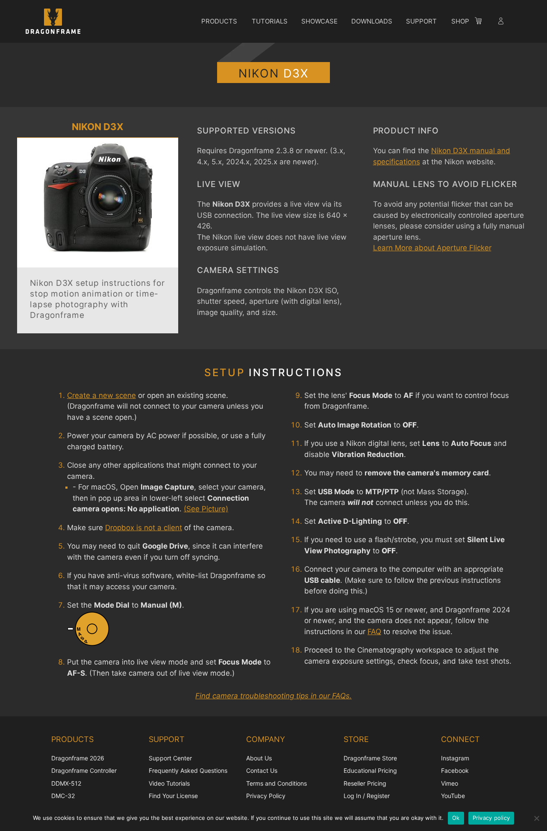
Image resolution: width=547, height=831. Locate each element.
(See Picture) (206, 509)
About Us (259, 758)
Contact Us (261, 770)
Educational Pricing (370, 770)
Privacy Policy (265, 795)
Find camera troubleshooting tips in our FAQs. (273, 696)
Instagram (455, 758)
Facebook (455, 770)
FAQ (374, 631)
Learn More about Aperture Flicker (432, 247)
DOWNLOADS (371, 21)
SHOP (460, 21)
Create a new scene (101, 395)
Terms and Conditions (276, 783)
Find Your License (173, 795)
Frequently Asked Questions (188, 770)
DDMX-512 (66, 783)
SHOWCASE (319, 21)
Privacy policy (491, 817)
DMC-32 (63, 795)
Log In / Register (367, 795)
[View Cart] (482, 22)
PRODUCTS (219, 21)
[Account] (502, 22)
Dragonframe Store (370, 758)
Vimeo (449, 783)
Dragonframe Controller (84, 770)
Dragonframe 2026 (77, 758)
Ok (456, 817)
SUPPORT (421, 21)
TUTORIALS (270, 21)
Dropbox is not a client (143, 527)
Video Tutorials (169, 783)
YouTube (453, 795)
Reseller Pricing (365, 783)
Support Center (170, 758)
